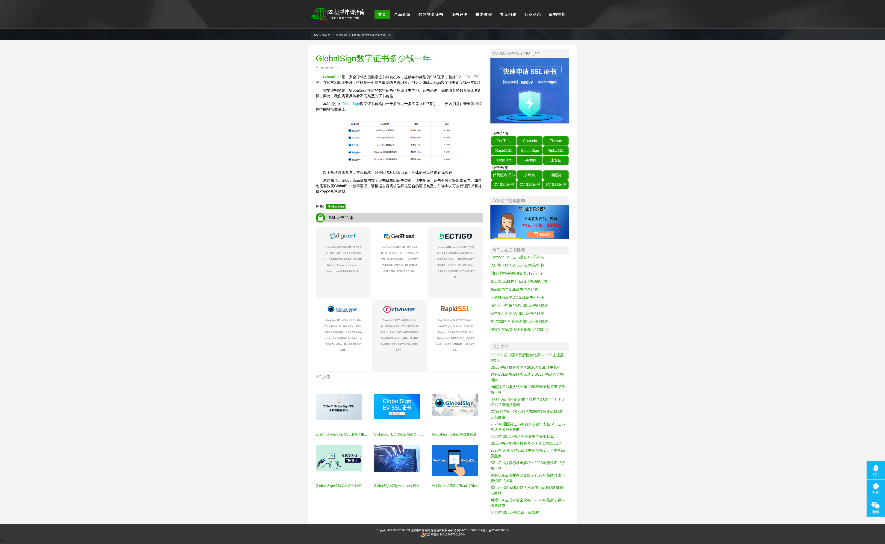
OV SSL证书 (529, 185)
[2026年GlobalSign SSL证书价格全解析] (339, 406)
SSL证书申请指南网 (417, 530)
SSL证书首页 (322, 35)
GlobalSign (332, 77)
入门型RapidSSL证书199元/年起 (517, 265)
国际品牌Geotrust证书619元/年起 (517, 273)
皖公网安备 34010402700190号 (445, 534)
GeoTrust (503, 141)
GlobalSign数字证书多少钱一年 (373, 58)
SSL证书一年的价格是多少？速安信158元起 (526, 443)
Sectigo (530, 160)
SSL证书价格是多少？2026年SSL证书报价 (525, 367)
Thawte (556, 141)
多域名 (529, 175)
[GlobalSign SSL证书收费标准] (455, 404)
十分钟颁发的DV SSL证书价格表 (517, 297)
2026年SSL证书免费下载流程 (514, 513)
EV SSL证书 (556, 185)
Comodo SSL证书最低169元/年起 (518, 257)
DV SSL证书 (503, 185)
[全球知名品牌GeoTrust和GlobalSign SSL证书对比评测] (455, 460)
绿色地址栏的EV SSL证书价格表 (517, 314)
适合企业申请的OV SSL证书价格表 (519, 305)
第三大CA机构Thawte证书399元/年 (519, 281)
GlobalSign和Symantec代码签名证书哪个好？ (409, 486)
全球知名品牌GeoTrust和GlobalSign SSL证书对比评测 (473, 486)
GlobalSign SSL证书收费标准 (454, 434)
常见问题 (341, 35)
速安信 (555, 160)
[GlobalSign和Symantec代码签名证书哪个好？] (397, 458)
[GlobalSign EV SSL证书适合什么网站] (397, 406)
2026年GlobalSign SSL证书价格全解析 (345, 434)
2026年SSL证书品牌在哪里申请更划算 (522, 437)
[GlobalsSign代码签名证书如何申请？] (339, 458)
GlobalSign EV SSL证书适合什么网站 (402, 434)
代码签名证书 (504, 175)
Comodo (530, 141)
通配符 (555, 175)
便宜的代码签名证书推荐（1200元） (520, 330)
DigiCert (504, 160)
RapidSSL (503, 150)
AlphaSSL (556, 150)
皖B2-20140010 (467, 530)
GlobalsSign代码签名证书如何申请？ (344, 486)
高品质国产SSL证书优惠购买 (514, 289)
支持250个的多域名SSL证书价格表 (519, 322)
